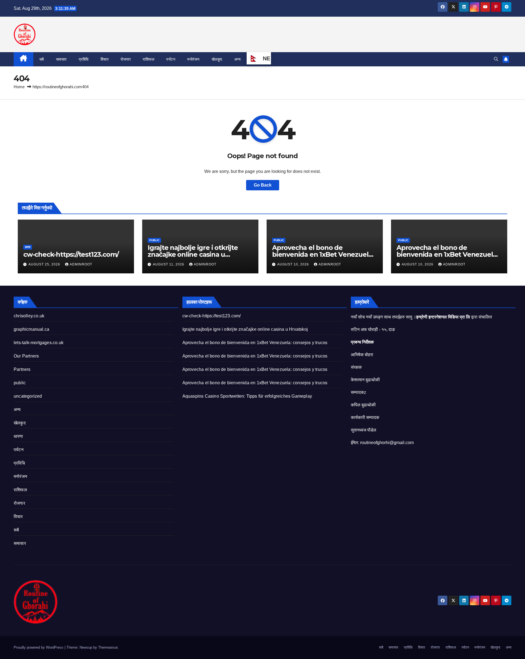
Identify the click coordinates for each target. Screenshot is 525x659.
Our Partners (26, 356)
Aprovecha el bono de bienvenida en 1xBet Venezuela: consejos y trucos (323, 254)
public (154, 240)
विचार (105, 59)
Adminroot (81, 264)
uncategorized (28, 396)
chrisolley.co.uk (29, 316)
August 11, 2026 (169, 264)
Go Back (263, 185)
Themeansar (108, 647)
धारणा (27, 247)
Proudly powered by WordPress (39, 647)
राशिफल (148, 59)
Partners (22, 369)
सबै (41, 59)
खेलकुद (217, 59)
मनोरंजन (193, 59)
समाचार (61, 59)
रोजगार (126, 59)
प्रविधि (84, 59)
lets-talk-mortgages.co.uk (38, 342)
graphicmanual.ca (31, 329)
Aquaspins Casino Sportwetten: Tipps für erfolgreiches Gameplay (247, 396)
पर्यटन (170, 59)
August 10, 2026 (293, 264)
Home (19, 86)
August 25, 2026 (44, 264)
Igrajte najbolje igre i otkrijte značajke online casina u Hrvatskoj (193, 254)
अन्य (237, 59)
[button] (496, 59)
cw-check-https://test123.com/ (71, 254)
